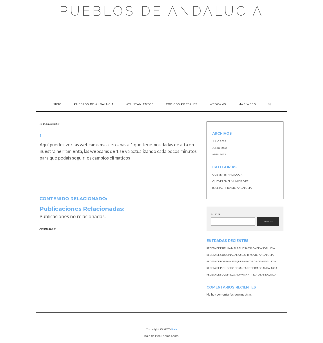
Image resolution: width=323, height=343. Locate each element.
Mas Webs (247, 104)
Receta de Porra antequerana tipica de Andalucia (241, 261)
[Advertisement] (161, 57)
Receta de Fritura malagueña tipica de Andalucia (241, 248)
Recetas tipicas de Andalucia (232, 187)
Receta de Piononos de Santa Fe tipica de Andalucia (242, 268)
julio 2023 (219, 141)
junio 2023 (219, 147)
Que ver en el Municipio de (230, 181)
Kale (174, 329)
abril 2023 (219, 154)
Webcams (218, 104)
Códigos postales (181, 104)
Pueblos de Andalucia (161, 11)
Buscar (216, 214)
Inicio (57, 104)
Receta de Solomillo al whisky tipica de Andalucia (241, 274)
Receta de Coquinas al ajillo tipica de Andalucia (240, 254)
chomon (51, 228)
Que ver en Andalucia (227, 174)
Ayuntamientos (140, 104)
